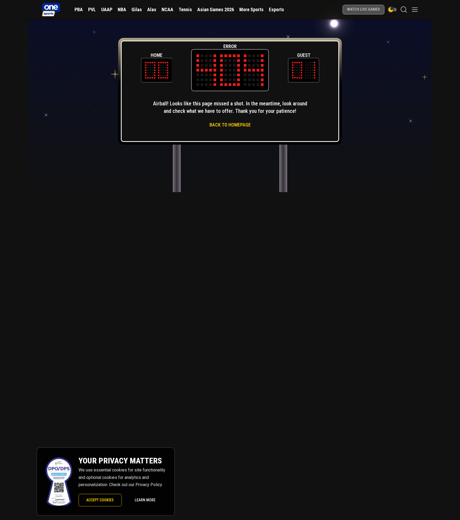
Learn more (145, 500)
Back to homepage (230, 125)
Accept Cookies (100, 500)
